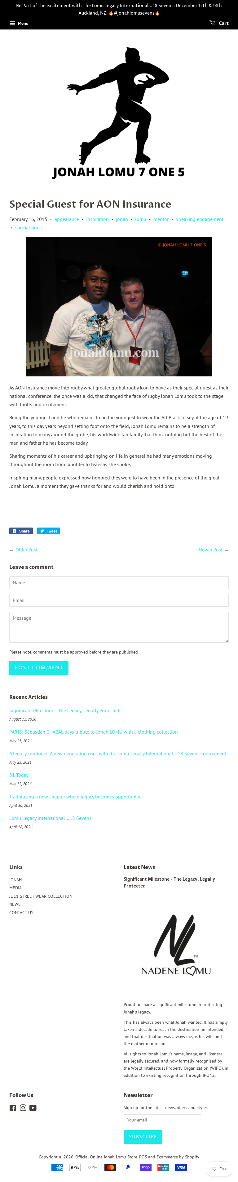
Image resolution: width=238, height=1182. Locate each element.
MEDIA (15, 888)
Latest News (139, 867)
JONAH (15, 880)
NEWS (14, 904)
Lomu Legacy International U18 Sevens (50, 818)
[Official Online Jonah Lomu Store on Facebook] (12, 1109)
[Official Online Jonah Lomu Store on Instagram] (23, 1109)
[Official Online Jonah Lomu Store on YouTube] (33, 1109)
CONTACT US (21, 912)
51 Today (19, 775)
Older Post (26, 549)
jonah (122, 219)
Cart (223, 23)
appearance (67, 219)
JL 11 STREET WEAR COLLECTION (40, 896)
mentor (161, 219)
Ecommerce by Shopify (177, 1157)
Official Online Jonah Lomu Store (106, 1157)
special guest (29, 227)
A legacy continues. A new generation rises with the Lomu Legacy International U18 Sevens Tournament (117, 753)
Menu (23, 23)
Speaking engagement (199, 219)
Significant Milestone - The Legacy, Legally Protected (64, 710)
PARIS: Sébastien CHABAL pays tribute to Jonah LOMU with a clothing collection (93, 732)
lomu (140, 219)
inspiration (97, 219)
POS (143, 1157)
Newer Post (211, 549)
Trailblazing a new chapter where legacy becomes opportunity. (75, 796)
